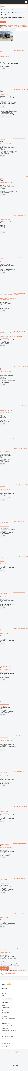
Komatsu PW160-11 (5, 56)
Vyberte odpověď (6, 116)
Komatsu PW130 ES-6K (6, 182)
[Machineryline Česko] (9, 2)
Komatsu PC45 (4, 917)
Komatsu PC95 (4, 811)
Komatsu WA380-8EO (5, 144)
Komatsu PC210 (4, 561)
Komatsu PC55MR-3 (5, 452)
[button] (26, 2)
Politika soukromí (5, 1021)
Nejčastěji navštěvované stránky (9, 1030)
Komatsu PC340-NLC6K (6, 669)
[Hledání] (26, 6)
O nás (3, 990)
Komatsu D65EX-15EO (6, 410)
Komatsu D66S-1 (4, 883)
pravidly (25, 970)
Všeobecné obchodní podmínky (9, 1018)
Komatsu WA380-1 (4, 526)
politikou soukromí (18, 970)
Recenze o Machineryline (7, 1025)
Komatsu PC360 (4, 94)
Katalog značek (5, 1028)
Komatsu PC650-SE (5, 952)
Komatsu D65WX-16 (5, 219)
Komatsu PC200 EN (5, 489)
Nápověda (4, 993)
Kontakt (3, 995)
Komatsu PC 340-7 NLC (6, 740)
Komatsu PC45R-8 (4, 633)
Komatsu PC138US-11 (5, 371)
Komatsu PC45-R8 (4, 704)
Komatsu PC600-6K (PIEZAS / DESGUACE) (11, 336)
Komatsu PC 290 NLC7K (6, 847)
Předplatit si (4, 968)
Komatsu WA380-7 (4, 261)
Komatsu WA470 (4, 776)
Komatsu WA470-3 (4, 596)
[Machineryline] (1, 10)
